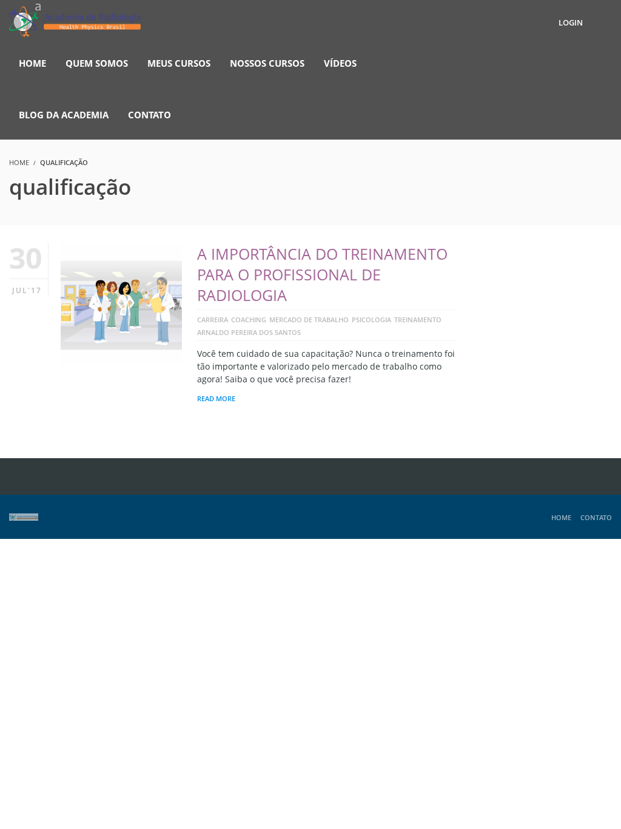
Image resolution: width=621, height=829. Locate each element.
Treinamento (417, 319)
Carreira (212, 319)
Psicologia (371, 319)
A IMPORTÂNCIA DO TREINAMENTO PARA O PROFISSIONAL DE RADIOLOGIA (322, 274)
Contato (596, 517)
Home (561, 517)
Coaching (248, 319)
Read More (216, 398)
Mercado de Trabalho (309, 319)
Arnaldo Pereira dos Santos (249, 332)
